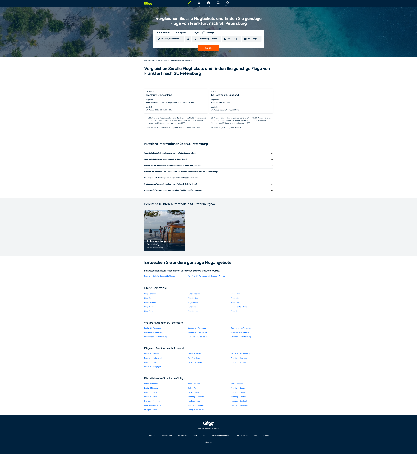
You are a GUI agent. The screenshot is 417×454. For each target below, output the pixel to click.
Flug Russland (149, 61)
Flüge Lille (235, 298)
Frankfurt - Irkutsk (194, 354)
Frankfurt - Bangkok (238, 388)
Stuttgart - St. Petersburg (241, 337)
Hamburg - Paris (194, 401)
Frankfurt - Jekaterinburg (240, 354)
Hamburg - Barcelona (196, 397)
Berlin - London (237, 384)
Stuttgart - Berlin (150, 410)
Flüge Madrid (149, 307)
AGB (205, 435)
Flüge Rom (235, 311)
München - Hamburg (196, 405)
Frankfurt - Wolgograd (152, 367)
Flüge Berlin (148, 298)
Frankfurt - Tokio (150, 397)
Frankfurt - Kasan (194, 358)
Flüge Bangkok (150, 294)
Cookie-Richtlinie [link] (240, 435)
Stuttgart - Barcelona (239, 405)
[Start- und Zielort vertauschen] (188, 39)
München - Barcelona (152, 405)
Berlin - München (151, 388)
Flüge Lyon (235, 302)
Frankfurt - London (238, 392)
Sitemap (208, 442)
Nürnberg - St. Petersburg (197, 337)
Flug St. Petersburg (162, 61)
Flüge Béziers (193, 298)
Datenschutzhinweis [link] (261, 435)
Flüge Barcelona (194, 294)
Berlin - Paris (192, 388)
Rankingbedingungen (220, 435)
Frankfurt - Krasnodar (239, 358)
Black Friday (182, 435)
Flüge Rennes (193, 311)
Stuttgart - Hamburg (196, 410)
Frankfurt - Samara (195, 362)
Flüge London (193, 302)
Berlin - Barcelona (151, 384)
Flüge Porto (148, 311)
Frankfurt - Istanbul (195, 392)
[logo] (148, 3)
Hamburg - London (238, 397)
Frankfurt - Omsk (150, 362)
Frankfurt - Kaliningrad (152, 358)
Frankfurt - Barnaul (151, 354)
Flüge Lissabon (150, 302)
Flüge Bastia (236, 294)
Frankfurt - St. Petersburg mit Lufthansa (159, 276)
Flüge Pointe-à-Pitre (239, 307)
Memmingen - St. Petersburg (155, 337)
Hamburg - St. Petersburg (197, 332)
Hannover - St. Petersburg (241, 332)
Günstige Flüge (166, 435)
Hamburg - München (152, 401)
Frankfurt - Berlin (150, 392)
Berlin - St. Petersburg (152, 328)
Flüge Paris (192, 307)
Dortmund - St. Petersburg (241, 328)
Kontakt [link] (195, 435)
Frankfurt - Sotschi (238, 362)
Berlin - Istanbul (194, 384)
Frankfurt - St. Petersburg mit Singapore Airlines (206, 276)
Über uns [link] (151, 435)
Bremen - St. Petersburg (197, 328)
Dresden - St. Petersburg (153, 332)
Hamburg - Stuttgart (239, 401)
